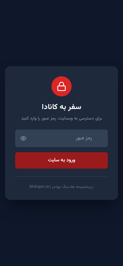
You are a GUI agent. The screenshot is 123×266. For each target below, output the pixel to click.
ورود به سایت (61, 160)
